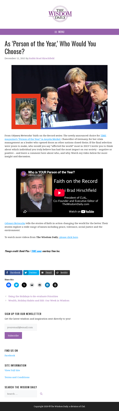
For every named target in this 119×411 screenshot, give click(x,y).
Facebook (10, 355)
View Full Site (12, 370)
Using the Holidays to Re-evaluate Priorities (33, 296)
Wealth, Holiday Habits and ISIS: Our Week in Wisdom (38, 300)
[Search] (41, 393)
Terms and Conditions (17, 377)
